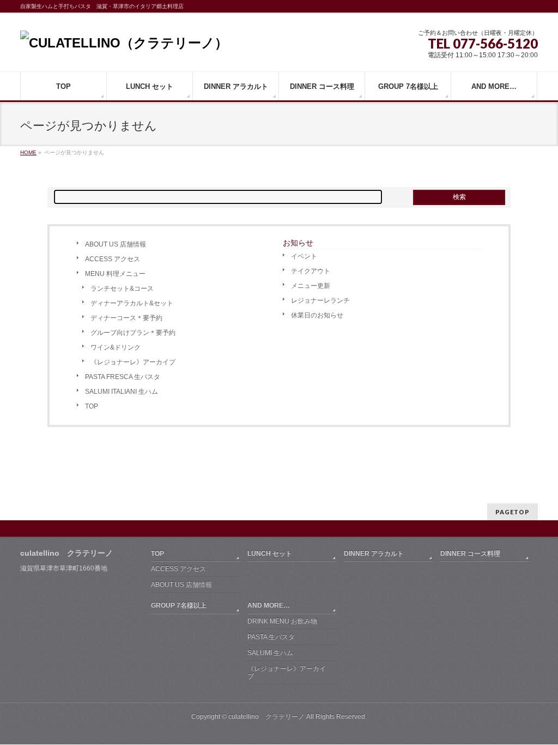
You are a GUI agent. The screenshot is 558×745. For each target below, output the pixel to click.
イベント (304, 256)
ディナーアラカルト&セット (131, 303)
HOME (28, 152)
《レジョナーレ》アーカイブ (132, 362)
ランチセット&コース (122, 288)
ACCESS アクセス (112, 259)
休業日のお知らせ (317, 315)
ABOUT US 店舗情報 (115, 244)
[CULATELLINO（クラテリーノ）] (124, 42)
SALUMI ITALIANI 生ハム (121, 391)
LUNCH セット (269, 553)
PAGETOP (512, 511)
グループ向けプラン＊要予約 (132, 333)
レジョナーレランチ (320, 300)
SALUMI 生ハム (270, 653)
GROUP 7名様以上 (179, 605)
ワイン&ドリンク (115, 347)
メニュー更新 (310, 286)
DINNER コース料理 (470, 553)
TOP (91, 406)
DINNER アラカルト (374, 553)
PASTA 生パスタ (271, 637)
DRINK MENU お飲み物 (282, 621)
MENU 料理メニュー (115, 274)
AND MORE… (268, 605)
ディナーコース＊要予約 (126, 318)
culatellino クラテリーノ (266, 716)
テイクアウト (310, 271)
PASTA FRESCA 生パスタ (122, 377)
